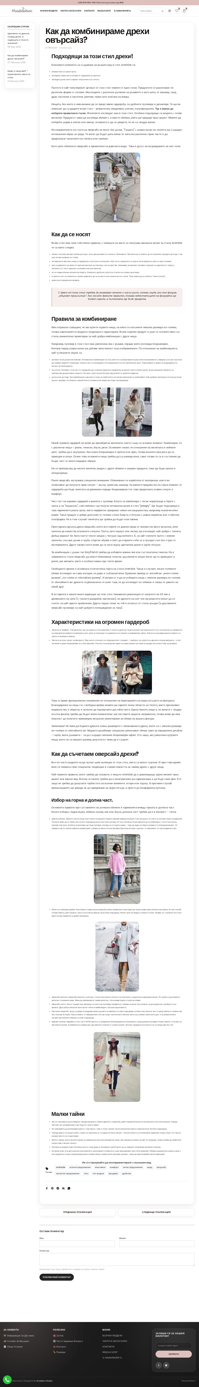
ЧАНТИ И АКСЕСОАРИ (70, 10)
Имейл (122, 1238)
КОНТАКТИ (89, 10)
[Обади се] (7, 1379)
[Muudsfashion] (23, 11)
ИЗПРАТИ (174, 1354)
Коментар (44, 1250)
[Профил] (170, 11)
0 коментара (65, 48)
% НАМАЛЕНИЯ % (122, 10)
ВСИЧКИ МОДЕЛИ (48, 10)
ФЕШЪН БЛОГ (104, 10)
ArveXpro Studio (45, 1380)
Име (41, 1238)
